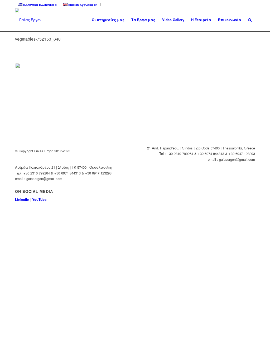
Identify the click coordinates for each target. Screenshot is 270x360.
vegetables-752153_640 (38, 39)
